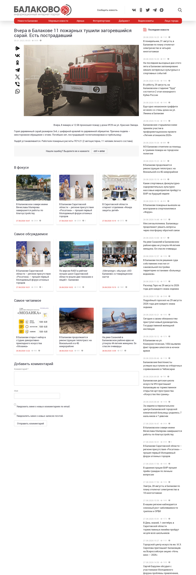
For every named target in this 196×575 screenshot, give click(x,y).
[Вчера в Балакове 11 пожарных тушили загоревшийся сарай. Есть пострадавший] (40, 40)
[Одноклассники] (18, 62)
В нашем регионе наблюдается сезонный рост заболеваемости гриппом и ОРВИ (160, 508)
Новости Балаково (28, 20)
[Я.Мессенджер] (18, 48)
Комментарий (21, 369)
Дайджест (124, 20)
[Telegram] (18, 69)
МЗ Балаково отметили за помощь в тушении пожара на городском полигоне (162, 150)
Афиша (80, 20)
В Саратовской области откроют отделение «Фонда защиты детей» (117, 207)
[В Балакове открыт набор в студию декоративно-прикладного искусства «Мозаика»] (33, 321)
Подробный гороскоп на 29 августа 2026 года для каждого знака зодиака (162, 304)
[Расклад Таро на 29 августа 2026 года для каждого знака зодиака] (169, 281)
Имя (16, 390)
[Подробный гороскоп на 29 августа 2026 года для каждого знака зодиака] (169, 296)
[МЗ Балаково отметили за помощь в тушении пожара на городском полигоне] (168, 143)
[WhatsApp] (19, 91)
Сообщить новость (107, 9)
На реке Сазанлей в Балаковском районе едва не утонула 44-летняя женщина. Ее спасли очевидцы (119, 342)
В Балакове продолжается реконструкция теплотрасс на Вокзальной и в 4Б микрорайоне (75, 342)
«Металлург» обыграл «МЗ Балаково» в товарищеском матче (117, 273)
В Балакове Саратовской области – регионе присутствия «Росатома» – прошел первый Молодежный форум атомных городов (76, 210)
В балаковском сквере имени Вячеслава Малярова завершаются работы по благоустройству (32, 209)
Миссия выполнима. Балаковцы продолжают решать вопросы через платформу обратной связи (161, 227)
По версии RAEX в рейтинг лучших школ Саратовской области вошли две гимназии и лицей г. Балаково (76, 275)
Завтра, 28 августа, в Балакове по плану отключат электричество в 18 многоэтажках (161, 489)
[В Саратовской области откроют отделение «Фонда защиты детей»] (119, 188)
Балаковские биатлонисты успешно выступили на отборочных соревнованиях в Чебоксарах (162, 365)
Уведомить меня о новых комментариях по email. (43, 406)
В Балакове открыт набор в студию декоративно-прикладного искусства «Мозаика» (31, 342)
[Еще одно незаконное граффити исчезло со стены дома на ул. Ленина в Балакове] (169, 102)
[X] (18, 77)
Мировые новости (58, 20)
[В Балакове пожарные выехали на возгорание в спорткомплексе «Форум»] (168, 201)
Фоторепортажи (101, 20)
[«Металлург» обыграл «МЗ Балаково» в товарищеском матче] (119, 254)
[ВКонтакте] (18, 55)
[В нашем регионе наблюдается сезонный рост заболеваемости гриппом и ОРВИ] (169, 500)
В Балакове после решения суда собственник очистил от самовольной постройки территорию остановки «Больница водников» (162, 267)
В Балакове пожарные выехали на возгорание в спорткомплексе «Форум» (161, 208)
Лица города (171, 20)
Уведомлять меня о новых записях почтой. (40, 415)
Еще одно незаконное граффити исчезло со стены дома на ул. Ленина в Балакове (160, 110)
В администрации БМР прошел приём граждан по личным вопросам (160, 471)
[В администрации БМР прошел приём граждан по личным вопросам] (169, 464)
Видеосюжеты (146, 20)
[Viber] (18, 84)
